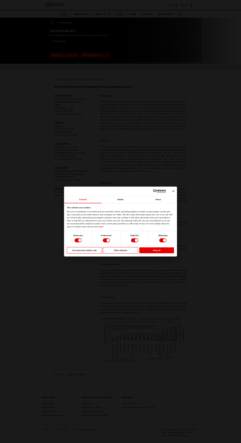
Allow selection (120, 250)
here (101, 226)
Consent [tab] (83, 199)
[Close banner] (173, 191)
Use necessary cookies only (84, 250)
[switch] (106, 240)
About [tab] (158, 199)
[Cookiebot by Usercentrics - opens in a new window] (157, 191)
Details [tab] (120, 199)
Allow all (156, 250)
